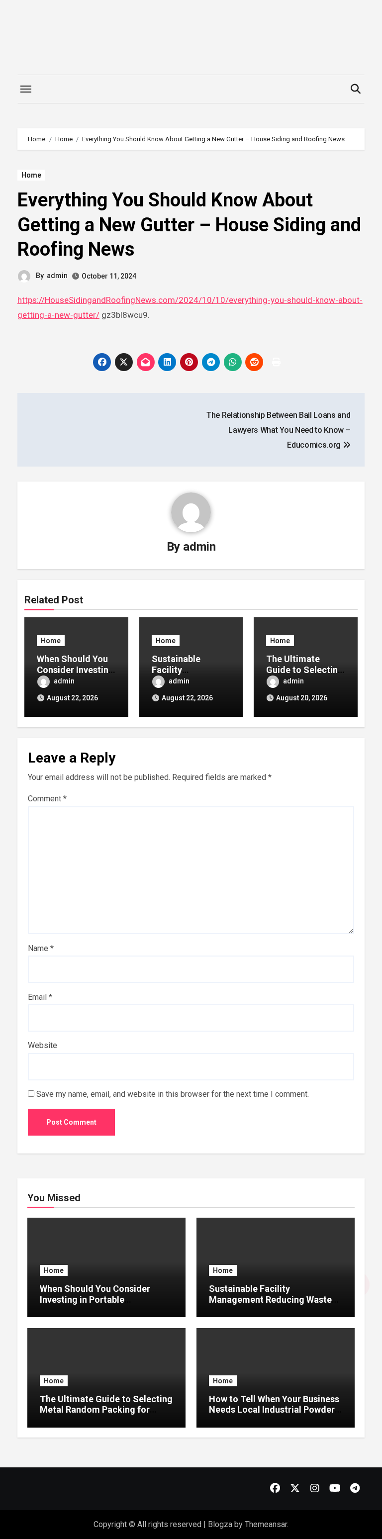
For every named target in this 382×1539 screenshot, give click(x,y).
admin (57, 276)
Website (42, 1045)
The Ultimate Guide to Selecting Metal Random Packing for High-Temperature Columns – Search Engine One (106, 1415)
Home (31, 175)
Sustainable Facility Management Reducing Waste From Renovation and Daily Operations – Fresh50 (270, 1304)
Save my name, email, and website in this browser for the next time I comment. (172, 1094)
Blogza (220, 1524)
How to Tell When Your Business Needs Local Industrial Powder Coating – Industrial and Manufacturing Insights (274, 1415)
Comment (47, 798)
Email (40, 997)
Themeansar (266, 1524)
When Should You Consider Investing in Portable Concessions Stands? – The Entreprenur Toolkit (97, 1304)
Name (41, 948)
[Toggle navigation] (26, 89)
